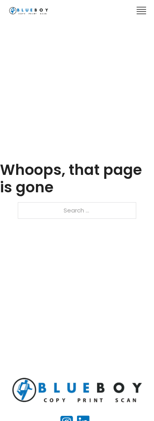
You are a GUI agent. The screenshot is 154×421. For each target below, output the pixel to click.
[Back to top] (132, 399)
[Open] (141, 10)
